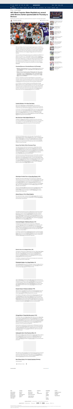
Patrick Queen (22, 235)
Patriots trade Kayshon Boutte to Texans (57, 52)
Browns (40, 56)
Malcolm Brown (18, 214)
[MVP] (43, 402)
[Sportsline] (27, 403)
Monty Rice (40, 161)
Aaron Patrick (35, 68)
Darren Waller (32, 280)
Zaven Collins (27, 299)
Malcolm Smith (25, 74)
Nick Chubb (33, 71)
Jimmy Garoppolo (36, 355)
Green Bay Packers (33, 176)
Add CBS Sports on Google (44, 20)
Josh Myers (36, 187)
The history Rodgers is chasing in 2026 (57, 57)
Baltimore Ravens (29, 222)
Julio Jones (22, 158)
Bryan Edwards (31, 282)
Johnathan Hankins (21, 283)
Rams (40, 49)
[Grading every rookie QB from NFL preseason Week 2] (52, 38)
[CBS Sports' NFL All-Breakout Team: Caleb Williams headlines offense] (52, 33)
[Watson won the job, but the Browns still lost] (52, 48)
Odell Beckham (28, 72)
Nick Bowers (21, 279)
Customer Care (39, 393)
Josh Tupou (18, 226)
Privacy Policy (30, 393)
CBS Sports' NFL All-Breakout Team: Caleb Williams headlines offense (57, 32)
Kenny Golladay (40, 109)
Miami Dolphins (30, 194)
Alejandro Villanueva (29, 232)
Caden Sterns (37, 69)
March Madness (12, 396)
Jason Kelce (37, 265)
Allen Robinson (21, 319)
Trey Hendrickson (40, 227)
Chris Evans (25, 227)
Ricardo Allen (39, 226)
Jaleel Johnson (24, 291)
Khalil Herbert (35, 322)
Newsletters (56, 393)
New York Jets (19, 117)
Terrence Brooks (36, 290)
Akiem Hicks (41, 317)
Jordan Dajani (19, 20)
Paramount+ (21, 395)
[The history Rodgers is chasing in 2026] (52, 59)
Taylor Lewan (34, 158)
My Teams (56, 394)
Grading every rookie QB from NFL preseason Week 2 (58, 37)
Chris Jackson (38, 157)
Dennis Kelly (23, 187)
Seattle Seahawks (32, 359)
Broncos (26, 59)
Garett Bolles (30, 69)
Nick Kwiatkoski (32, 283)
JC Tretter (35, 74)
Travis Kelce (23, 150)
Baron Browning (24, 68)
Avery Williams (40, 197)
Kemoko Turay (35, 336)
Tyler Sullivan (15, 20)
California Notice (30, 397)
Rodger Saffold (27, 162)
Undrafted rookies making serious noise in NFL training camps (58, 68)
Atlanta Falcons (19, 194)
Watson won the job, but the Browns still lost (58, 47)
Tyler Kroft (29, 120)
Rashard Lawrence (19, 298)
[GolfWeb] (52, 403)
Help (37, 392)
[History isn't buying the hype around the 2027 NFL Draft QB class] (52, 43)
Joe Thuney (34, 149)
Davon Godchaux (19, 137)
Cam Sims (20, 183)
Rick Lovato (24, 266)
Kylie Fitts (31, 296)
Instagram (47, 394)
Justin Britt (24, 290)
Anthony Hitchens (19, 149)
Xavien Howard (29, 214)
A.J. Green (40, 71)
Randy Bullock (25, 157)
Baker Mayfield (40, 57)
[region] (56, 15)
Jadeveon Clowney (29, 73)
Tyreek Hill (34, 148)
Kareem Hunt (38, 88)
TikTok (47, 393)
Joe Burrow (26, 228)
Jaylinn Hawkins (34, 196)
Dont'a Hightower (29, 137)
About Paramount (22, 394)
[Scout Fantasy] (48, 403)
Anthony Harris (20, 264)
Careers (20, 393)
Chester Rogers (35, 159)
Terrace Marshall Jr (30, 105)
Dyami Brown (24, 184)
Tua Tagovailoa (40, 217)
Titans (31, 51)
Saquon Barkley (28, 109)
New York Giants (30, 103)
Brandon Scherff (20, 182)
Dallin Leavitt (31, 279)
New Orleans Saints (20, 359)
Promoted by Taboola (45, 368)
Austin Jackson (21, 215)
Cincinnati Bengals (20, 222)
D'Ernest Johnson (28, 89)
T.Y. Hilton (22, 334)
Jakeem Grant (27, 317)
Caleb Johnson (24, 318)
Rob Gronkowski (20, 327)
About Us (20, 392)
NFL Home (11, 10)
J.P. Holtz (25, 320)
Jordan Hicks (18, 297)
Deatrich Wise (33, 138)
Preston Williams (26, 218)
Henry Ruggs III (32, 284)
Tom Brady (27, 328)
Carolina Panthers (20, 103)
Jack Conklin (37, 72)
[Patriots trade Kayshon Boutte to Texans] (52, 53)
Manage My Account (58, 392)
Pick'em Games (12, 392)
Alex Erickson (23, 105)
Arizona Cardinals (28, 288)
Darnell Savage (18, 188)
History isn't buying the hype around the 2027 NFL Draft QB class (58, 42)
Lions (16, 50)
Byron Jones (29, 216)
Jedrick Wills (19, 73)
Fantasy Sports (12, 393)
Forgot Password (57, 395)
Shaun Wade (22, 138)
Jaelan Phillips (28, 217)
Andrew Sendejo (31, 338)
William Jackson (35, 184)
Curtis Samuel (35, 180)
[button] (60, 8)
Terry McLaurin (21, 180)
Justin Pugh (33, 298)
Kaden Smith (36, 110)
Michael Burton (21, 148)
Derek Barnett (27, 265)
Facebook (47, 395)
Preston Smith (32, 188)
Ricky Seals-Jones (32, 182)
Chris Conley (21, 293)
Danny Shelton (30, 113)
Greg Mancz (18, 217)
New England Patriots (28, 117)
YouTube (47, 392)
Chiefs (28, 51)
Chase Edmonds (40, 299)
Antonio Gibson (36, 179)
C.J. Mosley (21, 119)
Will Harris (33, 255)
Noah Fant (19, 81)
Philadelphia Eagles (20, 262)
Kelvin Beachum (36, 295)
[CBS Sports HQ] (34, 401)
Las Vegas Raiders (30, 262)
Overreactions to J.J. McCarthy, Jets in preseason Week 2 (57, 27)
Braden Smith (21, 336)
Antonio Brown (24, 326)
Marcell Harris (21, 356)
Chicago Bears (19, 315)
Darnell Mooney (38, 320)
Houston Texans (19, 288)
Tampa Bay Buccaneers (29, 315)
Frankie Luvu (30, 107)
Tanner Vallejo (26, 301)
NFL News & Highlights (17, 10)
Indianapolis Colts (20, 333)
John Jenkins (35, 215)
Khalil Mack (35, 318)
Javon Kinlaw (25, 352)
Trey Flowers (36, 253)
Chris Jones (41, 149)
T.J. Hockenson (23, 252)
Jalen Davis (21, 224)
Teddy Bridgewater (20, 69)
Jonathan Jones (40, 137)
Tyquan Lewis (35, 334)
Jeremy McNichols (20, 159)
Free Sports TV (12, 394)
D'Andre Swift (18, 256)
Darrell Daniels (19, 296)
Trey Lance (35, 352)
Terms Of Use (30, 392)
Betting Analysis (12, 395)
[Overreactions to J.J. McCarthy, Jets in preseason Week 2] (52, 28)
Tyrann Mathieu (32, 150)
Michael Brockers (24, 253)
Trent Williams (38, 354)
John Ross (24, 110)
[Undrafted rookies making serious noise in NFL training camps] (52, 69)
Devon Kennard (30, 297)
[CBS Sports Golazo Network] (43, 401)
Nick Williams (37, 252)
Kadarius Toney (22, 112)
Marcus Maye (20, 123)
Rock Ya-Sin (22, 337)
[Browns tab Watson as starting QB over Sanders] (52, 64)
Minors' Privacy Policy (31, 394)
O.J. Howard (30, 327)
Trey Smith (20, 153)
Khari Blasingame (27, 161)
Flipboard (47, 399)
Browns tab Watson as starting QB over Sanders (58, 62)
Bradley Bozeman (30, 231)
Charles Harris (21, 255)
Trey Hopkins (31, 224)
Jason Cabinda (40, 251)
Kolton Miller (18, 284)
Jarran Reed (20, 151)
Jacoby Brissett (30, 212)
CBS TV (20, 396)
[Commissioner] (38, 402)
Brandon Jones (18, 216)
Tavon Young (28, 234)
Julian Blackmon (21, 338)
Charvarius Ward (31, 151)
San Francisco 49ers (29, 333)
